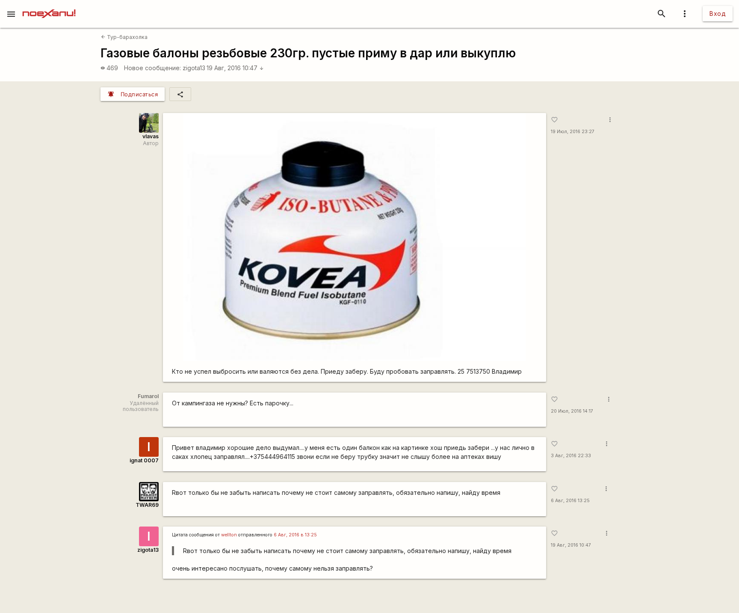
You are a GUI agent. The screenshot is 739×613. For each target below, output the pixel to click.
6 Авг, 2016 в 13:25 (295, 535)
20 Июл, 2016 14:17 (572, 411)
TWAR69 (147, 505)
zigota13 (194, 67)
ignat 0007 (144, 460)
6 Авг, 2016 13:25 (570, 500)
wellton (229, 535)
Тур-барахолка (124, 37)
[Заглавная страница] (49, 6)
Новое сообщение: (152, 67)
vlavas (150, 136)
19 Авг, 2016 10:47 (235, 67)
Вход (717, 13)
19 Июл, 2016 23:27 (572, 131)
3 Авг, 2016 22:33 (571, 455)
